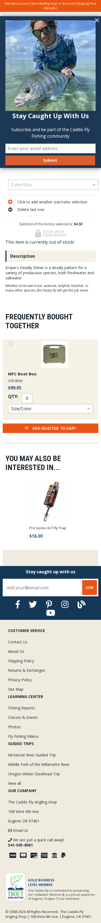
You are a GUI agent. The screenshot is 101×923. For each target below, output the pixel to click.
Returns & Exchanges (26, 670)
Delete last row (31, 209)
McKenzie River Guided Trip (32, 754)
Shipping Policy (21, 660)
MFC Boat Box (22, 373)
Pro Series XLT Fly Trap (47, 527)
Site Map (15, 689)
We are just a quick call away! (36, 842)
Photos (14, 726)
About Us (16, 651)
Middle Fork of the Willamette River (38, 764)
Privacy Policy (20, 679)
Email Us (20, 830)
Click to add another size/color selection (52, 201)
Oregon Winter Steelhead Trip (34, 773)
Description (22, 256)
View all (14, 783)
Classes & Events (23, 717)
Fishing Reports (21, 707)
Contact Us (17, 641)
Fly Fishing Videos (23, 736)
